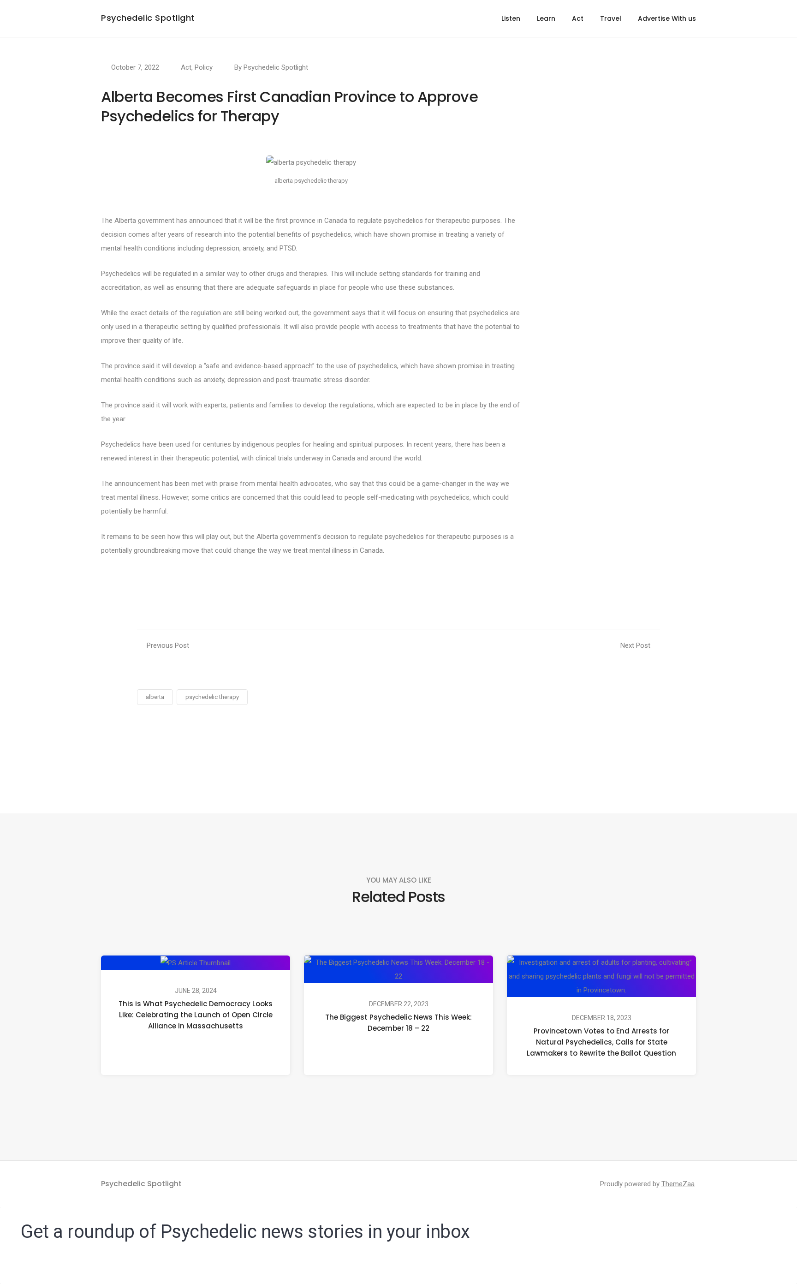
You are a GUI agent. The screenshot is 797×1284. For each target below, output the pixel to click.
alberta (155, 696)
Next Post (635, 645)
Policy (204, 67)
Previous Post (168, 645)
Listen (510, 18)
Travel (610, 18)
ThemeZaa (678, 1184)
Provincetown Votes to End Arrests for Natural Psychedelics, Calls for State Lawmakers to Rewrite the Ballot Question (601, 1042)
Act (577, 18)
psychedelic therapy (212, 696)
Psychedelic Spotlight (148, 18)
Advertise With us (667, 18)
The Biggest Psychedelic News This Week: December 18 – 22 (398, 1022)
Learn (546, 18)
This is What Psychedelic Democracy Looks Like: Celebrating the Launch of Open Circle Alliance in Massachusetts (196, 1015)
